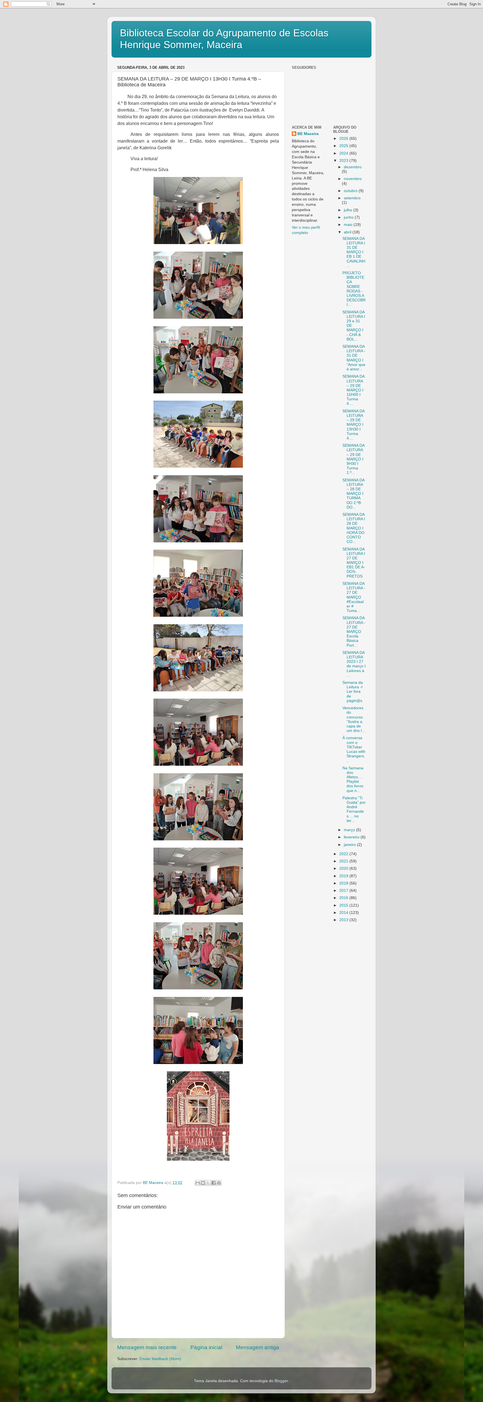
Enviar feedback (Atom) (160, 1359)
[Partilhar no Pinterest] (219, 1183)
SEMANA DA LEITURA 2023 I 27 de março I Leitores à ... (354, 664)
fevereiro (352, 837)
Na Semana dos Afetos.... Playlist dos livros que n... (352, 779)
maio (349, 225)
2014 (344, 913)
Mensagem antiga (257, 1347)
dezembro (353, 167)
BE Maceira (308, 134)
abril (348, 232)
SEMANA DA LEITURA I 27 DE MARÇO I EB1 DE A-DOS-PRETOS (353, 562)
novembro (353, 179)
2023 (344, 161)
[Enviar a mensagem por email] (197, 1183)
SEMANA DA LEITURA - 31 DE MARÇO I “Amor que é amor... (353, 357)
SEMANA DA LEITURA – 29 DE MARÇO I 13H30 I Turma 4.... (353, 424)
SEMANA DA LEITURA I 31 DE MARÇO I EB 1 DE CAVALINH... (353, 252)
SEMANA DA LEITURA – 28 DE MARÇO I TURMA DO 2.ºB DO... (353, 493)
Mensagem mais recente (147, 1347)
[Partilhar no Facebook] (213, 1183)
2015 (344, 905)
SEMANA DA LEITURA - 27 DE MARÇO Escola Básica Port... (353, 631)
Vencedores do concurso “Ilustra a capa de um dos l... (353, 719)
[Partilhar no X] (208, 1183)
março (350, 830)
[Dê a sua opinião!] (203, 1183)
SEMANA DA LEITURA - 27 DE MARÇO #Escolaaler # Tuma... (353, 597)
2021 (344, 861)
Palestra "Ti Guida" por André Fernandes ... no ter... (354, 809)
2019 (344, 876)
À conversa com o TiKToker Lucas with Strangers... (353, 749)
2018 (344, 883)
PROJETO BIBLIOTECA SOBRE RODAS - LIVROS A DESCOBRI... (354, 289)
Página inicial (206, 1347)
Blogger (281, 1381)
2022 (344, 854)
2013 (344, 920)
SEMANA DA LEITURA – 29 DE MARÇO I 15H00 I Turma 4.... (353, 390)
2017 (344, 890)
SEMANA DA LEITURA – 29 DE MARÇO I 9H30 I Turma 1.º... (353, 459)
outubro (351, 191)
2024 (344, 153)
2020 (344, 868)
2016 (344, 898)
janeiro (350, 845)
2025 (344, 146)
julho (348, 210)
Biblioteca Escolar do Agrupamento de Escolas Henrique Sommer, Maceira (224, 38)
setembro (352, 198)
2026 (344, 138)
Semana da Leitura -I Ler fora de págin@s (352, 691)
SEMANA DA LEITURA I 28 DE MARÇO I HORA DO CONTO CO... (353, 528)
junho (349, 217)
